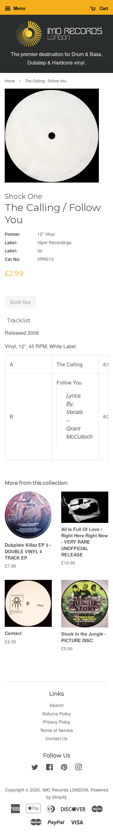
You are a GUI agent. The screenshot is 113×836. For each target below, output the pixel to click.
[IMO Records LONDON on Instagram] (78, 768)
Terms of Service (56, 730)
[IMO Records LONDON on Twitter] (34, 768)
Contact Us (56, 738)
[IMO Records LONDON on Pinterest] (64, 768)
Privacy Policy (56, 722)
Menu (18, 8)
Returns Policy (56, 713)
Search (57, 705)
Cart (103, 8)
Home (10, 80)
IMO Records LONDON (65, 790)
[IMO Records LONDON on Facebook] (49, 768)
